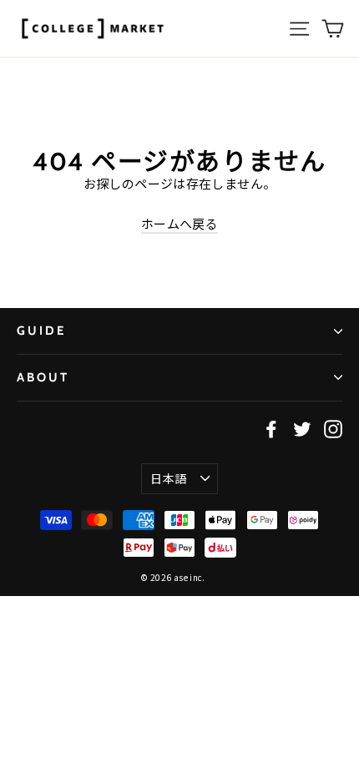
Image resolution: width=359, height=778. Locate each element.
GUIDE (41, 330)
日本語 (168, 478)
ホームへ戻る (179, 223)
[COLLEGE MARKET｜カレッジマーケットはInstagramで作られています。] (333, 428)
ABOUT (43, 377)
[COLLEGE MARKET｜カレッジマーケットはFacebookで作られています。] (271, 428)
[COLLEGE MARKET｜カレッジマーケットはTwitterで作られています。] (302, 428)
